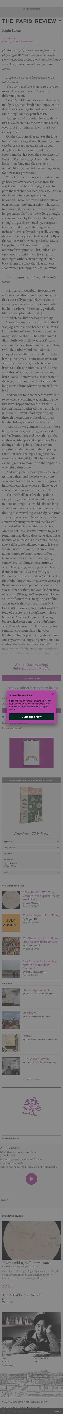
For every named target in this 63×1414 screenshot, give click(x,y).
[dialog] (31, 707)
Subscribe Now (31, 717)
